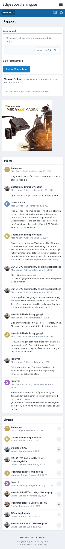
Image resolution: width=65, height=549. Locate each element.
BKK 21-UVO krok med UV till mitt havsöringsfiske (36, 267)
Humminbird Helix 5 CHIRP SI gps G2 (29, 503)
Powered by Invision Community (32, 544)
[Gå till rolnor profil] (7, 236)
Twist (18, 171)
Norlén (14, 506)
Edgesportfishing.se (19, 4)
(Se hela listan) (11, 82)
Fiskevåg (15, 359)
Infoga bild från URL (46, 50)
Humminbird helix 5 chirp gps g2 (27, 314)
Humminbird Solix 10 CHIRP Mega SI (29, 523)
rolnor (19, 237)
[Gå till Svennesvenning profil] (7, 382)
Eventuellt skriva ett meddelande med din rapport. (29, 40)
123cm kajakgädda (20, 513)
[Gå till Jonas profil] (7, 188)
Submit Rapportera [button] (16, 69)
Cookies (40, 537)
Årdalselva (16, 168)
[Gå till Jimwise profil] (7, 335)
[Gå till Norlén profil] (7, 504)
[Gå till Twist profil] (7, 169)
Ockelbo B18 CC (19, 202)
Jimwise (20, 336)
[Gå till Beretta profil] (7, 204)
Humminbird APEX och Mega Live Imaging (32, 492)
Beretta (19, 205)
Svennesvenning (24, 384)
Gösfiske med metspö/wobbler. (26, 187)
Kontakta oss (26, 537)
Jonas (19, 190)
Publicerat (37, 171)
